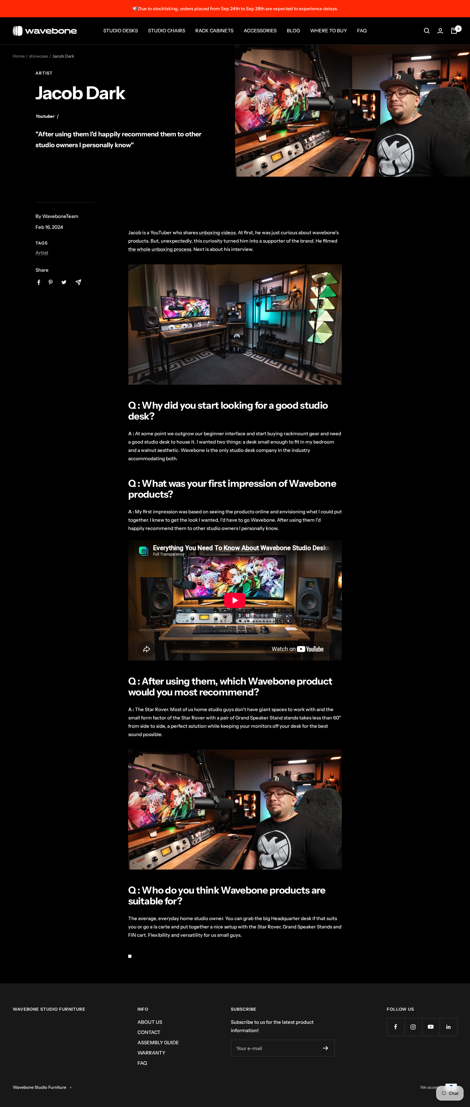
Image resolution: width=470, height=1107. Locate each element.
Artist (44, 73)
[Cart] (454, 31)
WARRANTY (151, 1053)
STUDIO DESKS (120, 31)
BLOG (293, 31)
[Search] (427, 31)
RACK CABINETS (214, 31)
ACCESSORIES (260, 31)
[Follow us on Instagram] (413, 1027)
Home (19, 56)
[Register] (325, 1048)
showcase (38, 56)
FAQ (362, 31)
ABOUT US (149, 1022)
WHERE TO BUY (328, 31)
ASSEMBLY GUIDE (158, 1042)
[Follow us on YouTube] (431, 1027)
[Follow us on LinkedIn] (448, 1027)
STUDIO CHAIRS (166, 31)
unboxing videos (217, 232)
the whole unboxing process (159, 249)
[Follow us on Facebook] (395, 1027)
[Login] (440, 31)
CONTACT (149, 1032)
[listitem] (38, 282)
